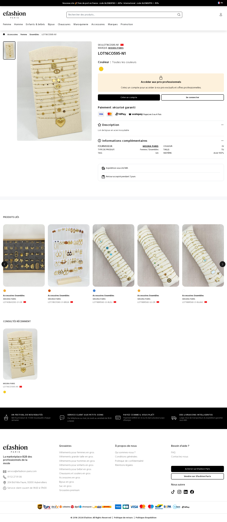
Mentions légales (124, 465)
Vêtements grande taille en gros (76, 456)
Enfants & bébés (35, 25)
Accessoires (98, 25)
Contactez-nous (179, 456)
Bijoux (51, 25)
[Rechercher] (179, 15)
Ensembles (34, 34)
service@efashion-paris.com (22, 471)
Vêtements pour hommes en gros (77, 461)
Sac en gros (65, 486)
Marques (113, 25)
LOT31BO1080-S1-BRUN (58, 302)
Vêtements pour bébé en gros (75, 469)
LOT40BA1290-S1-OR (12, 302)
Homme (18, 25)
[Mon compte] (221, 15)
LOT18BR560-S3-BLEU (102, 302)
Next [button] (222, 264)
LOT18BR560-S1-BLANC (192, 302)
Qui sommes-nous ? (125, 452)
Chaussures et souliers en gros (74, 473)
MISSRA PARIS (9, 299)
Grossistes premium (69, 490)
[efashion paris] (14, 15)
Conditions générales (126, 456)
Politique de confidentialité (129, 461)
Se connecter (192, 97)
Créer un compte (129, 97)
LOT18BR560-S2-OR (146, 302)
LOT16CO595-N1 (10, 387)
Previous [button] (4, 264)
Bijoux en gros (66, 482)
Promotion (127, 25)
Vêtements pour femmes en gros (76, 452)
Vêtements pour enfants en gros (76, 465)
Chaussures (64, 25)
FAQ (173, 452)
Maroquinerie (81, 25)
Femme (7, 25)
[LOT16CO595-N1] (20, 354)
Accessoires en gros (69, 477)
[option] (24, 264)
